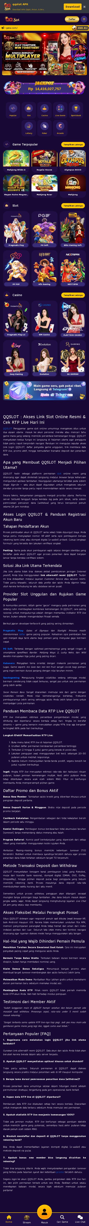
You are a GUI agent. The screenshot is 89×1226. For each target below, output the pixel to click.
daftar (22, 634)
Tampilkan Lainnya (73, 144)
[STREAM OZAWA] (79, 52)
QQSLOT (8, 428)
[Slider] (44, 53)
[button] (7, 53)
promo (60, 1172)
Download (73, 6)
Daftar (72, 19)
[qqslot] (11, 19)
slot (60, 473)
